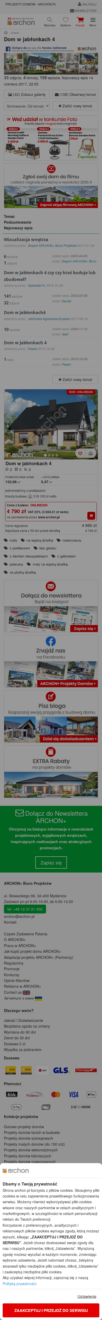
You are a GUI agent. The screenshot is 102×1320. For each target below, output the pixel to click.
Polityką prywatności (19, 1283)
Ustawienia (86, 1296)
